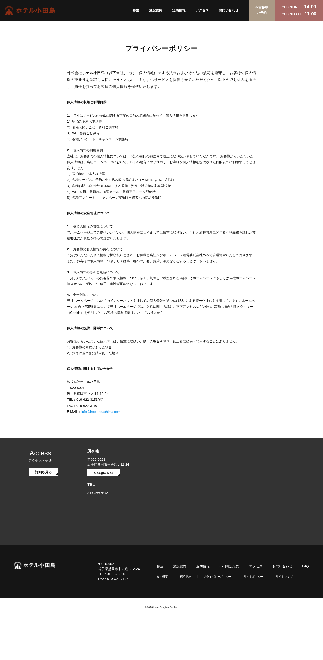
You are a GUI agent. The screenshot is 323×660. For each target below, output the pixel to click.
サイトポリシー (254, 576)
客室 (136, 10)
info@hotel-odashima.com (101, 411)
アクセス (202, 10)
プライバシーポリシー (217, 576)
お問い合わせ (229, 10)
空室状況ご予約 (261, 10)
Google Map (104, 473)
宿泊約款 (185, 576)
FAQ (305, 566)
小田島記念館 (229, 566)
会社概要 (162, 576)
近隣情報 (179, 10)
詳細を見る (43, 472)
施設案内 (155, 10)
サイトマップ (284, 576)
